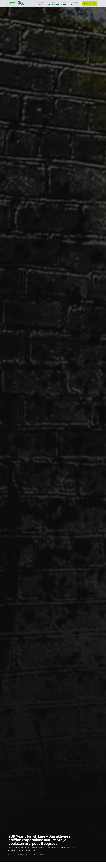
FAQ (49, 2)
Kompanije (43, 2)
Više (70, 2)
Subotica (64, 5)
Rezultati (53, 2)
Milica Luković (12, 855)
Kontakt (59, 2)
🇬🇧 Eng (76, 2)
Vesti (37, 2)
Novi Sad (55, 5)
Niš (49, 5)
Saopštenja (29, 855)
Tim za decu (75, 5)
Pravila (65, 2)
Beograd (42, 5)
